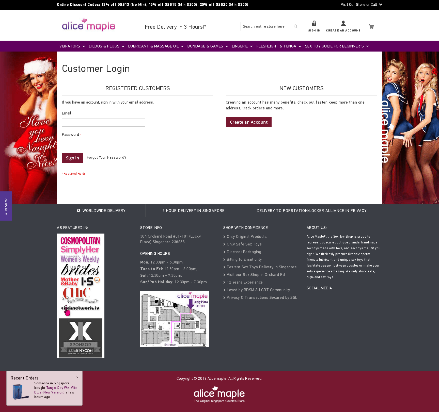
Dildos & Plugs (104, 46)
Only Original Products (246, 236)
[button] (6, 206)
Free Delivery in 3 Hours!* (176, 26)
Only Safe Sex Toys (244, 244)
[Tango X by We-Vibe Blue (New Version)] (21, 391)
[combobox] (270, 26)
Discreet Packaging (243, 251)
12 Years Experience (244, 282)
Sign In (314, 30)
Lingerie (240, 46)
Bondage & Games (205, 46)
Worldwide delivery (103, 210)
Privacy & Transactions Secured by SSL (261, 297)
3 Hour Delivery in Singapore (194, 210)
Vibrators (69, 46)
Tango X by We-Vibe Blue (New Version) (56, 390)
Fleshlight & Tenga (276, 46)
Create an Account (343, 30)
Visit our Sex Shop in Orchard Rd (255, 274)
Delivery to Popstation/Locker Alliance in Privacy (312, 210)
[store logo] (88, 24)
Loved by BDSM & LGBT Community (258, 289)
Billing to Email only (244, 259)
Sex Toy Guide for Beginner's (334, 46)
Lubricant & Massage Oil (153, 46)
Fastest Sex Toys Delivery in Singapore (261, 267)
